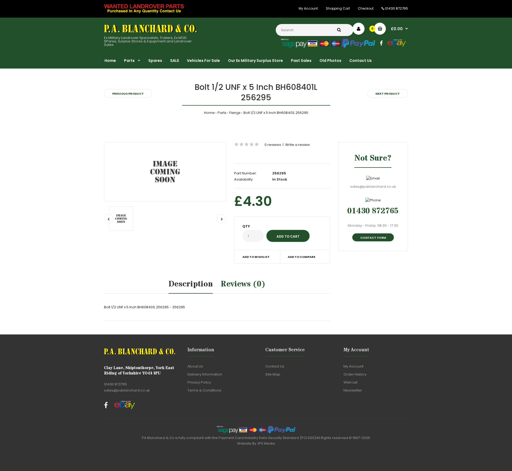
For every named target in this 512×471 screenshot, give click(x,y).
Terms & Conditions (204, 390)
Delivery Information (204, 374)
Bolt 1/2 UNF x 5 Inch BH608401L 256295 (275, 112)
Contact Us (274, 366)
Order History (354, 374)
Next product (387, 93)
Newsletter (352, 390)
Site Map (272, 374)
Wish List (350, 382)
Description (191, 284)
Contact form (373, 238)
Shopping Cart (338, 8)
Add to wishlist (256, 257)
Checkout (366, 8)
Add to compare (301, 257)
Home (209, 112)
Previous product (128, 93)
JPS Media (266, 443)
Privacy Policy (199, 382)
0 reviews (273, 144)
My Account (308, 8)
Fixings (235, 112)
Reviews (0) (243, 284)
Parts (222, 112)
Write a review (297, 144)
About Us (195, 366)
